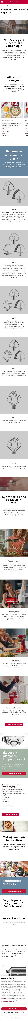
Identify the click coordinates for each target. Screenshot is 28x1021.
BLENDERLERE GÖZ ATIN (14, 891)
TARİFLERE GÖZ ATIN (10, 815)
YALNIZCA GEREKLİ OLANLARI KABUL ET (14, 1013)
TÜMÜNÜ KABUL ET (14, 1008)
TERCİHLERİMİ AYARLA (14, 1018)
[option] (11, 122)
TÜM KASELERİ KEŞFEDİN (14, 773)
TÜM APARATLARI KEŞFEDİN (14, 724)
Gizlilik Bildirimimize (6, 1001)
